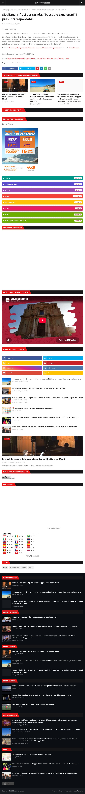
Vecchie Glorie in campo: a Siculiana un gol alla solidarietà (33, 704)
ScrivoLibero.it (74, 48)
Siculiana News (15, 10)
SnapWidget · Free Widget (54, 528)
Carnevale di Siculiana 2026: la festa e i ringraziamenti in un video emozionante (41, 695)
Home (54, 791)
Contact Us (68, 791)
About (60, 791)
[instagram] (22, 368)
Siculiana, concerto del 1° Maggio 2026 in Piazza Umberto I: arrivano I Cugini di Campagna (45, 417)
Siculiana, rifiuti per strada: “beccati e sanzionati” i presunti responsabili (34, 48)
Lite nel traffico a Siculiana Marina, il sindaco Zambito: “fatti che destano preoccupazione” (46, 729)
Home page (6, 10)
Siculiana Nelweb (18, 791)
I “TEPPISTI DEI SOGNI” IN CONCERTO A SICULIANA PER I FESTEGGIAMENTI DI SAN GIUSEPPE (44, 427)
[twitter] (63, 358)
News (8, 63)
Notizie (14, 63)
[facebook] (22, 358)
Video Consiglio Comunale (41, 221)
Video (41, 215)
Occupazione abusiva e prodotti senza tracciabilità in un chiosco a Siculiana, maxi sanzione (42, 97)
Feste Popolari (41, 184)
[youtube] (22, 373)
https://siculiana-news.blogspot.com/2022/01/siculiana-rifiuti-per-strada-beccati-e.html (38, 59)
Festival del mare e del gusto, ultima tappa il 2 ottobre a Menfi (14, 96)
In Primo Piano (14, 568)
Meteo (41, 190)
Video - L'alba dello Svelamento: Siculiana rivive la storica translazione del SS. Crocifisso (44, 626)
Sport (41, 208)
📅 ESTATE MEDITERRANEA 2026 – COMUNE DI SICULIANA (32, 408)
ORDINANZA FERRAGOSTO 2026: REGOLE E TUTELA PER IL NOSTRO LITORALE (39, 388)
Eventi (41, 178)
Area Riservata (78, 791)
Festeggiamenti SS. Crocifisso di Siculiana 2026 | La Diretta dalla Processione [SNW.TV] (44, 686)
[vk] (63, 368)
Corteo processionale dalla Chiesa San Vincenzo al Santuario (34, 617)
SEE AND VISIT (41, 202)
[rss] (22, 363)
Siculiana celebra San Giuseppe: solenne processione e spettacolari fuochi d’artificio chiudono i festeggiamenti (44, 637)
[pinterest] (63, 363)
